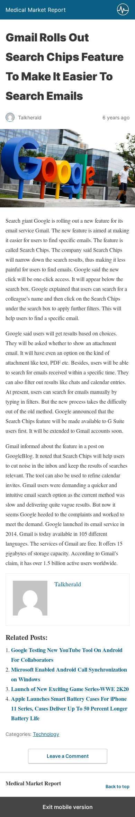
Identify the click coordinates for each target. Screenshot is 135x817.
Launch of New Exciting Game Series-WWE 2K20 (70, 689)
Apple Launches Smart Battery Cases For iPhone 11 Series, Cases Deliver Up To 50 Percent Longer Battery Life (69, 708)
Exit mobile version (68, 806)
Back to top (117, 786)
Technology (46, 734)
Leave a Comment (68, 756)
